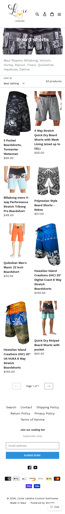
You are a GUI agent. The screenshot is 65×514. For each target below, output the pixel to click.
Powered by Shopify (42, 502)
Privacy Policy (44, 413)
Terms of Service (32, 419)
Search (11, 407)
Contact (26, 407)
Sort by (8, 78)
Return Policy (20, 413)
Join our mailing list (32, 429)
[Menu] (59, 14)
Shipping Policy (47, 407)
